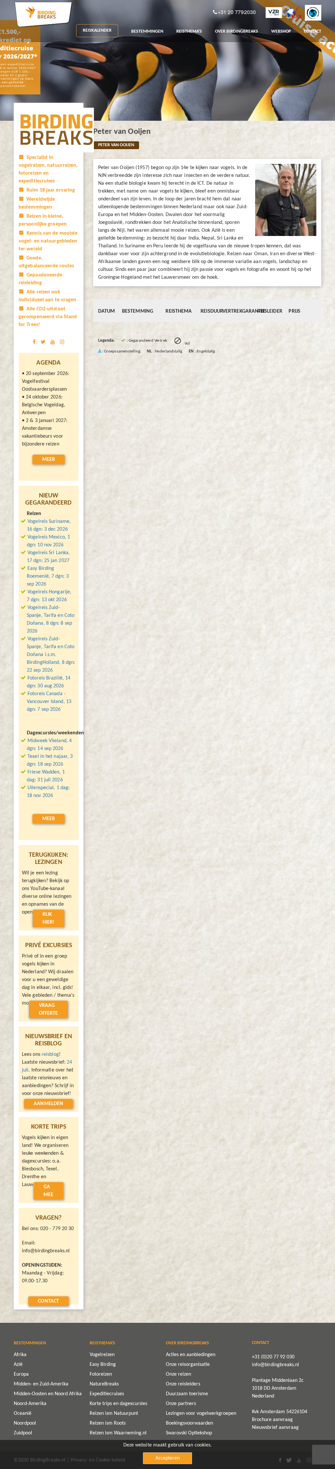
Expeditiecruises (107, 1394)
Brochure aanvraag (272, 1419)
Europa (21, 1374)
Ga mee (48, 1190)
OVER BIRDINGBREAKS (236, 31)
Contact (48, 1301)
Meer (48, 459)
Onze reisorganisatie (188, 1364)
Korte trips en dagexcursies (118, 1403)
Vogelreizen (102, 1354)
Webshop (281, 31)
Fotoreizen (101, 1374)
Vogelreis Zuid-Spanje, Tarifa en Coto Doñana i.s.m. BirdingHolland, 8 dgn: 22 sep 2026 (51, 654)
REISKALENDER (97, 30)
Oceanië (22, 1413)
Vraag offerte (48, 1009)
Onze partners (181, 1403)
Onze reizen (178, 1374)
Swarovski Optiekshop (189, 1433)
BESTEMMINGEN (147, 31)
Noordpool (25, 1423)
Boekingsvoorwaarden (189, 1423)
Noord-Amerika (30, 1403)
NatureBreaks (104, 1384)
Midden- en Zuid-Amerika (41, 1384)
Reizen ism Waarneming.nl (118, 1433)
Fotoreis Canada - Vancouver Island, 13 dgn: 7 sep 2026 (49, 701)
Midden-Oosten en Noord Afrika (48, 1394)
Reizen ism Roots (108, 1423)
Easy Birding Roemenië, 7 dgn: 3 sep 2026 (48, 576)
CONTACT (312, 31)
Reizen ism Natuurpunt (114, 1413)
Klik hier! (49, 918)
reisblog (50, 1054)
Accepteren (167, 1458)
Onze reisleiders (183, 1384)
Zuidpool (23, 1433)
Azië (18, 1364)
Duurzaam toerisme (187, 1394)
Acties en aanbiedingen (190, 1354)
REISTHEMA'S (189, 31)
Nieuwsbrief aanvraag (275, 1427)
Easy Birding (103, 1364)
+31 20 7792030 (237, 12)
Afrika (20, 1354)
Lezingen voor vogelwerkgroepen (201, 1413)
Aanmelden (48, 1103)
